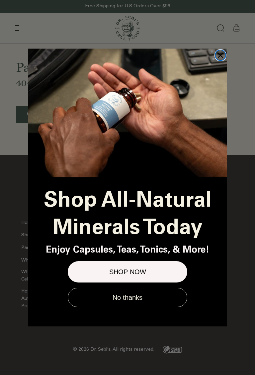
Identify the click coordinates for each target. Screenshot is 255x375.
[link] (127, 113)
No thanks (127, 297)
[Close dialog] (220, 55)
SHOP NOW (127, 272)
